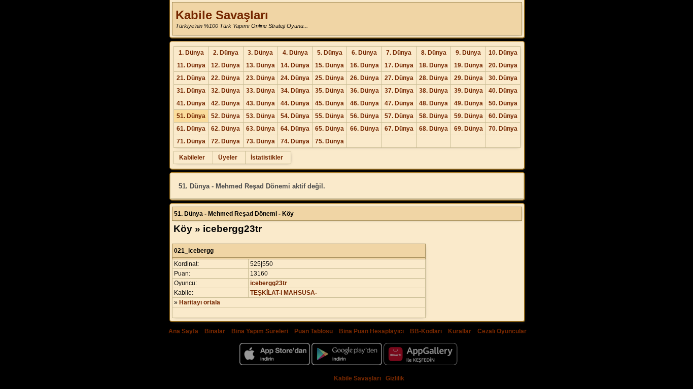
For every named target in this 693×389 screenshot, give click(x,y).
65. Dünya (329, 128)
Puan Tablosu (313, 331)
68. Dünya (433, 128)
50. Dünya (503, 103)
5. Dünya (329, 52)
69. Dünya (468, 128)
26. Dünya (364, 78)
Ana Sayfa (183, 331)
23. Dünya (260, 78)
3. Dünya (260, 52)
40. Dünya (503, 90)
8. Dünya (433, 52)
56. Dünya (364, 116)
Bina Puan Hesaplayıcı (371, 331)
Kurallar (459, 331)
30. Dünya (503, 78)
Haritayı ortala (199, 302)
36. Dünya (364, 90)
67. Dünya (399, 128)
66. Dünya (364, 128)
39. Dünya (468, 90)
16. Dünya (364, 65)
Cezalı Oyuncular (502, 331)
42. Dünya (225, 103)
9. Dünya (468, 52)
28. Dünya (433, 78)
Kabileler (192, 157)
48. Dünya (433, 103)
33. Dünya (260, 90)
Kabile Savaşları (222, 15)
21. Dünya (191, 78)
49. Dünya (468, 103)
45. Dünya (329, 103)
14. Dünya (295, 65)
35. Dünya (329, 90)
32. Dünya (225, 90)
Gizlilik (395, 378)
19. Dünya (468, 65)
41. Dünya (191, 103)
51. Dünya (191, 116)
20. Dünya (503, 65)
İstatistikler (267, 157)
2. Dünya (225, 52)
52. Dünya (225, 116)
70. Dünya (503, 128)
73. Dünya (260, 141)
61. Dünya (191, 128)
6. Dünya (364, 52)
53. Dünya (260, 116)
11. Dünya (191, 65)
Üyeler (227, 157)
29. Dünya (468, 78)
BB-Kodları (426, 331)
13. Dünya (260, 65)
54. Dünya (295, 116)
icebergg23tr (268, 283)
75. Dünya (329, 141)
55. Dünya (329, 116)
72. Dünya (225, 141)
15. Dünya (329, 65)
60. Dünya (503, 116)
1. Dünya (191, 52)
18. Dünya (433, 65)
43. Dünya (260, 103)
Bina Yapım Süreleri (259, 331)
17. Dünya (399, 65)
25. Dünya (329, 78)
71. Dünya (191, 141)
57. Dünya (399, 116)
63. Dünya (260, 128)
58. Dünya (433, 116)
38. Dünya (433, 90)
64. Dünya (295, 128)
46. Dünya (364, 103)
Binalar (214, 331)
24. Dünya (295, 78)
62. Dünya (225, 128)
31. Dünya (191, 90)
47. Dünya (399, 103)
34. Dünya (295, 90)
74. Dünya (295, 141)
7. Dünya (398, 52)
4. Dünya (295, 52)
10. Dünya (503, 52)
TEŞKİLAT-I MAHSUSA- (283, 292)
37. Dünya (399, 90)
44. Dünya (295, 103)
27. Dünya (399, 78)
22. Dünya (225, 78)
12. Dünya (225, 65)
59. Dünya (468, 116)
